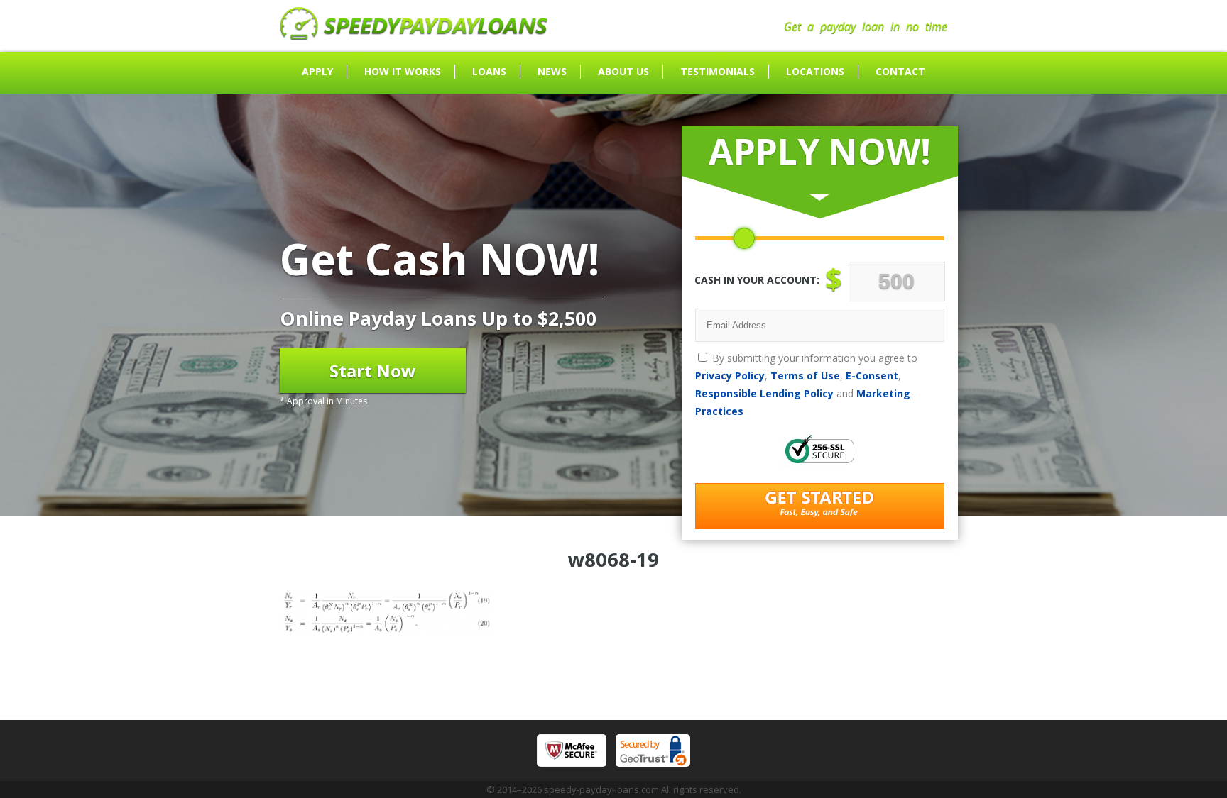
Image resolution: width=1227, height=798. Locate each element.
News (552, 71)
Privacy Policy (730, 375)
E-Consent (872, 375)
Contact (900, 71)
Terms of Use (805, 375)
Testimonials (717, 71)
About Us (623, 71)
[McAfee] (571, 750)
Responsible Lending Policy (764, 393)
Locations (815, 71)
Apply (317, 71)
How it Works (402, 71)
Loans (489, 71)
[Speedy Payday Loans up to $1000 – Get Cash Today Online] (414, 36)
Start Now (372, 370)
